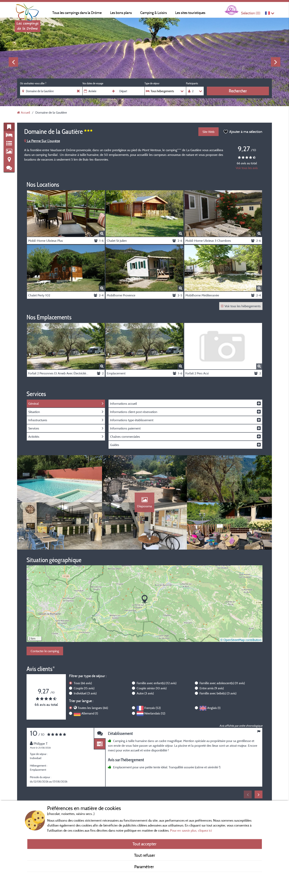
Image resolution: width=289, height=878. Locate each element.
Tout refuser (144, 855)
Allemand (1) (89, 713)
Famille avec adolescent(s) (222, 683)
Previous (13, 62)
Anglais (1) (213, 708)
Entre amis (212, 688)
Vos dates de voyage (92, 83)
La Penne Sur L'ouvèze (43, 141)
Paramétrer (144, 866)
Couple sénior (152, 688)
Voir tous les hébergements (243, 306)
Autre (145, 693)
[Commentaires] (100, 733)
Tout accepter (144, 843)
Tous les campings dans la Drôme (77, 12)
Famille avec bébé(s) (218, 693)
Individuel (85, 693)
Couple (84, 688)
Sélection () (250, 13)
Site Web (208, 132)
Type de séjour (151, 83)
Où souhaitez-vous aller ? (33, 83)
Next (275, 62)
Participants (192, 83)
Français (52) (152, 708)
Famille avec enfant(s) (156, 683)
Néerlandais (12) (154, 713)
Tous (83, 683)
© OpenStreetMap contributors (240, 640)
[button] (144, 599)
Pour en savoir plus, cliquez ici (191, 830)
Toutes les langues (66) (93, 708)
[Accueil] (27, 11)
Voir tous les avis (247, 168)
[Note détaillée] (100, 744)
